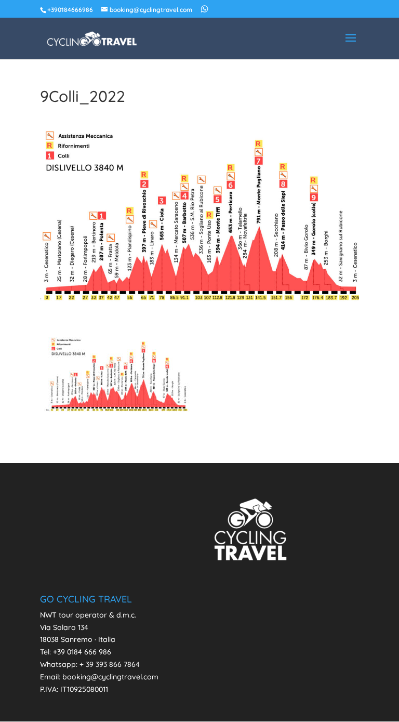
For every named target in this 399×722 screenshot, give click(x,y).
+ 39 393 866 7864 (109, 664)
